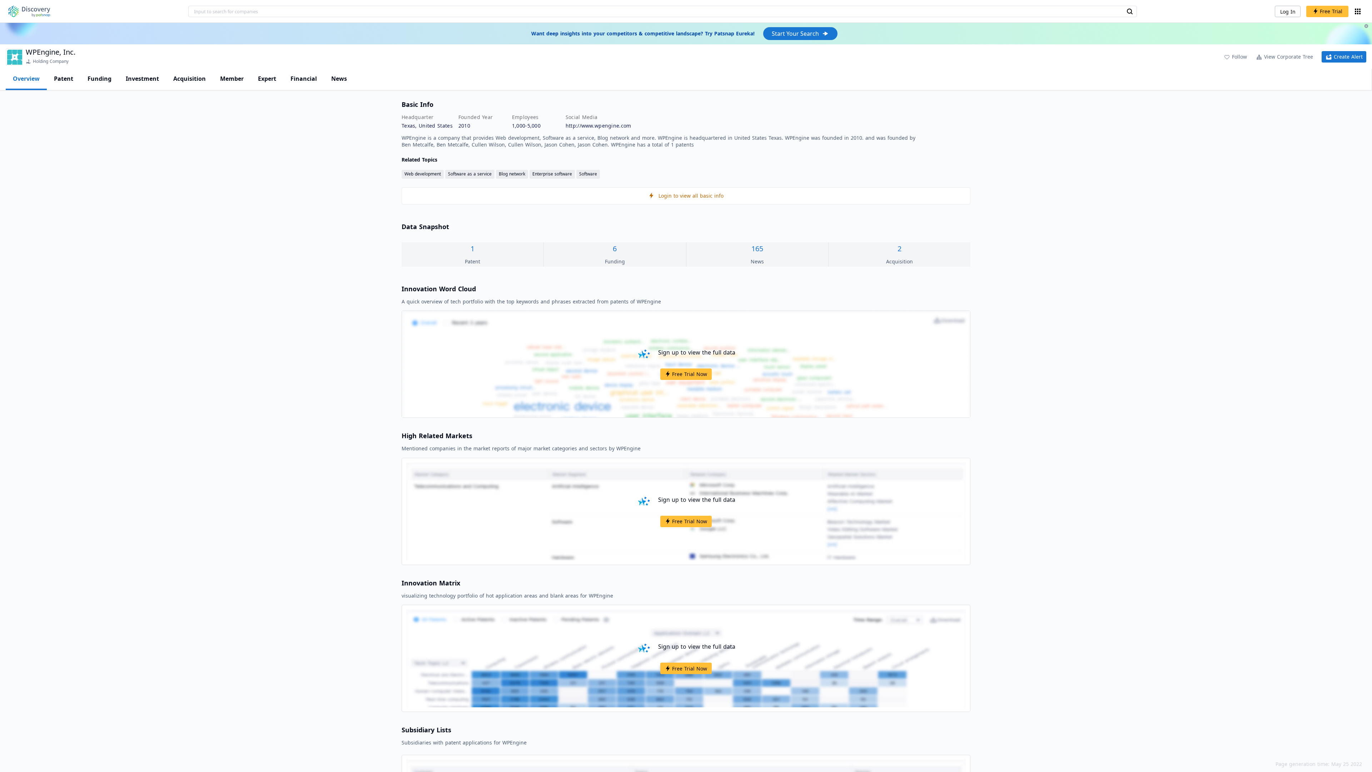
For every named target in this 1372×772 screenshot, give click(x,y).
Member (232, 79)
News (339, 79)
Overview (26, 79)
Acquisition (189, 79)
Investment (142, 79)
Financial (303, 79)
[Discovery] (29, 11)
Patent (63, 79)
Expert (267, 79)
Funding (99, 79)
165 (757, 248)
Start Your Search (795, 34)
